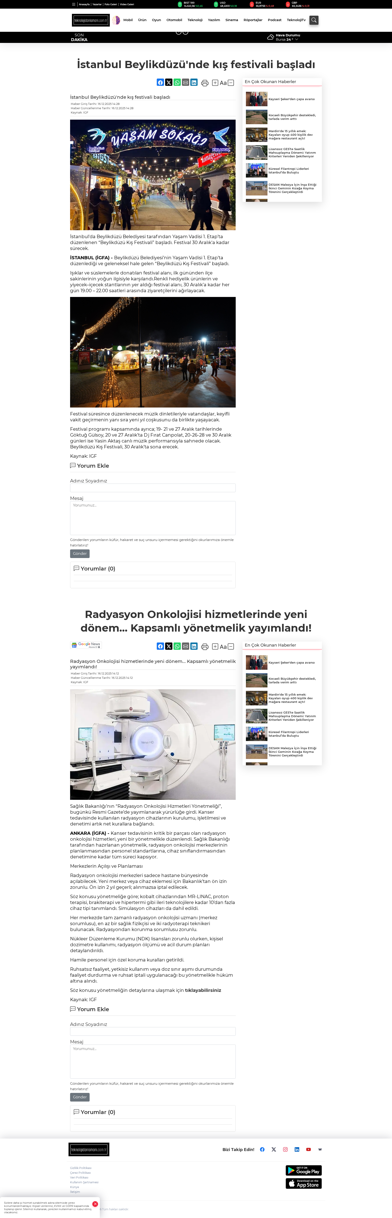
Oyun (156, 20)
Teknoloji (195, 20)
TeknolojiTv (296, 20)
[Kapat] (95, 1204)
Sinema (231, 20)
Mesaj (76, 498)
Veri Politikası (79, 1177)
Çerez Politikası (80, 1172)
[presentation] (178, 32)
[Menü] (74, 4)
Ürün (142, 20)
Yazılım (214, 20)
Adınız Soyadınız (88, 481)
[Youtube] (308, 1149)
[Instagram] (285, 1149)
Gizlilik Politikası (80, 1168)
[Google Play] (293, 1170)
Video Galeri (127, 4)
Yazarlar (97, 4)
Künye (74, 1187)
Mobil (128, 20)
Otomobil (174, 20)
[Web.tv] (320, 1149)
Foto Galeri (111, 4)
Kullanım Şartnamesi (84, 1182)
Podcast (275, 20)
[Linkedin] (296, 1149)
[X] (273, 1149)
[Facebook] (262, 1149)
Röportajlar (253, 20)
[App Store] (293, 1183)
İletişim (75, 1191)
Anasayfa (84, 4)
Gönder (80, 553)
